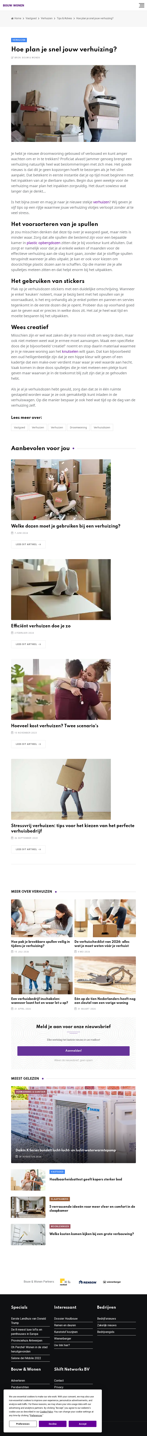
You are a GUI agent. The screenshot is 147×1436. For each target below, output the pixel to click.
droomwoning (78, 427)
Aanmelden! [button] (73, 1050)
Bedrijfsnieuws (106, 1318)
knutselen (70, 351)
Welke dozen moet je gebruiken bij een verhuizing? (65, 526)
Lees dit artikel (26, 544)
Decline (53, 1424)
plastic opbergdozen (43, 242)
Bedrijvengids (105, 1332)
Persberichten (20, 1387)
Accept (82, 1424)
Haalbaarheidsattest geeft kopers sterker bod (85, 1179)
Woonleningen (60, 1226)
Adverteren (18, 1380)
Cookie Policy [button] (46, 1411)
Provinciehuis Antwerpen (26, 1340)
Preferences (23, 1424)
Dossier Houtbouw (66, 1318)
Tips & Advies (64, 18)
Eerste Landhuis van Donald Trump (28, 1321)
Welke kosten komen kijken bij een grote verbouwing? (91, 1234)
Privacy (58, 1387)
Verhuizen (47, 18)
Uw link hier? (62, 1345)
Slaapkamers (59, 1199)
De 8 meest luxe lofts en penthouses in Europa (26, 1332)
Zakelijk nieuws (107, 1325)
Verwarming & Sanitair (31, 1092)
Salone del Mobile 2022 (26, 1358)
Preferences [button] (36, 1415)
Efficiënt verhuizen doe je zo (41, 626)
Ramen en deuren (65, 1325)
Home (17, 18)
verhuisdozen (102, 427)
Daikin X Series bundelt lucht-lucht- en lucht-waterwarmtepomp (66, 1150)
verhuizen (101, 202)
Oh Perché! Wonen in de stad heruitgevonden (29, 1349)
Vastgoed (31, 18)
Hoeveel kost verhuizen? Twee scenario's (54, 726)
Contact (59, 1380)
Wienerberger (62, 1338)
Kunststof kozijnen (66, 1332)
